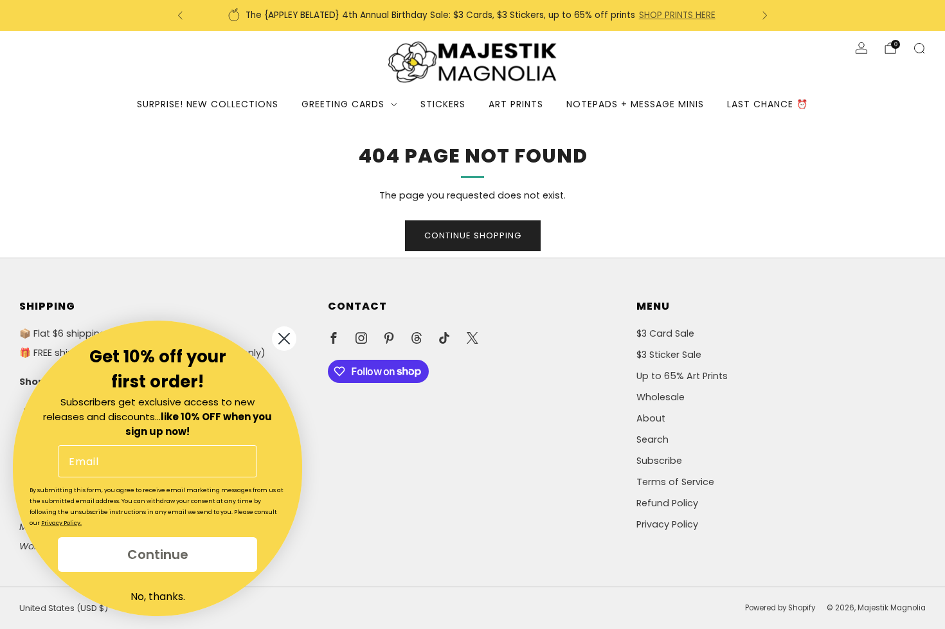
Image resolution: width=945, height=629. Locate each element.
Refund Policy (667, 503)
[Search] (919, 48)
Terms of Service (675, 481)
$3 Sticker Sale (668, 354)
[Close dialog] (284, 338)
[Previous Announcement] (180, 15)
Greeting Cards (343, 104)
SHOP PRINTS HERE (677, 15)
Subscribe (659, 460)
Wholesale (660, 397)
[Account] (861, 48)
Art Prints (516, 104)
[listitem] (472, 15)
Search (652, 439)
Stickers (442, 104)
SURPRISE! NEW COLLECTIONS (207, 104)
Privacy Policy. (61, 523)
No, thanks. (157, 596)
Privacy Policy (667, 524)
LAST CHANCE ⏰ (767, 104)
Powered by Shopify (780, 608)
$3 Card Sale (665, 333)
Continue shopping (472, 235)
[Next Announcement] (765, 15)
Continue (157, 554)
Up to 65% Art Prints (682, 375)
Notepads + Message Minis (635, 104)
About (650, 418)
